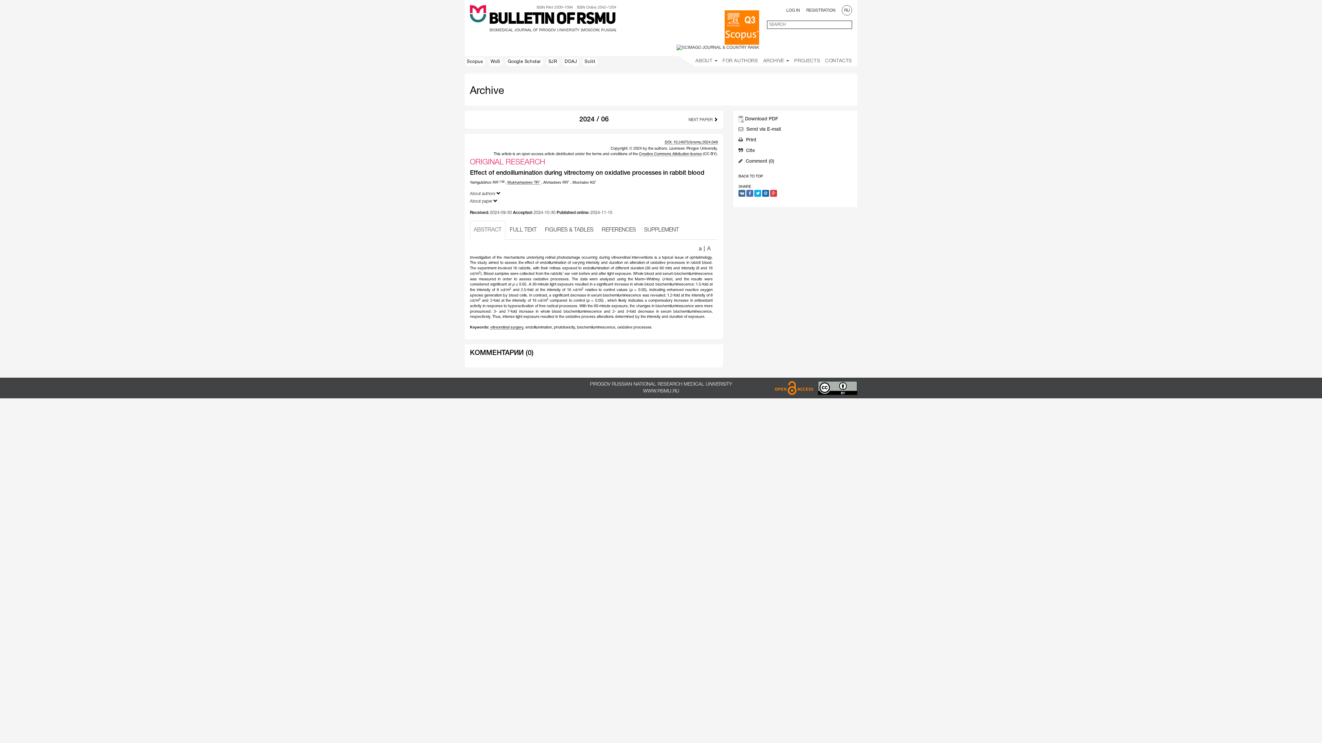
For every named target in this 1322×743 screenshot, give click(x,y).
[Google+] (773, 193)
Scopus (475, 62)
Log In (793, 10)
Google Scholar (524, 62)
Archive (774, 61)
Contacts (838, 61)
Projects (807, 61)
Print (750, 140)
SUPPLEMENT (661, 230)
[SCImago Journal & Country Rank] (717, 48)
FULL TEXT (523, 230)
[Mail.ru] (765, 193)
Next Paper (701, 120)
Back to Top (750, 176)
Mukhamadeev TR (523, 182)
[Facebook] (749, 193)
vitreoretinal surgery (506, 327)
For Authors (740, 61)
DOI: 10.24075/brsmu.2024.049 (691, 142)
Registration (821, 10)
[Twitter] (757, 193)
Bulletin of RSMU (552, 20)
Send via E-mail (763, 129)
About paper (481, 201)
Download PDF (761, 119)
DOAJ (571, 62)
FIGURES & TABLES (569, 230)
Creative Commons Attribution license (670, 154)
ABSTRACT (488, 230)
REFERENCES (619, 230)
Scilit (590, 62)
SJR (552, 62)
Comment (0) (759, 161)
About (704, 61)
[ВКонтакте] (741, 193)
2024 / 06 (594, 120)
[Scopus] (742, 27)
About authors (483, 194)
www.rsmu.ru (661, 391)
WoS (495, 62)
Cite (750, 151)
